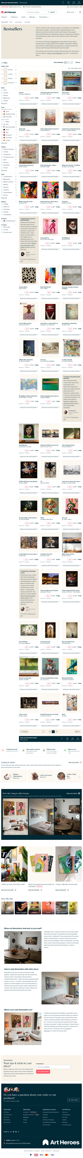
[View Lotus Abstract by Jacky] (70, 811)
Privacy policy (56, 1151)
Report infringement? (46, 1151)
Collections (14, 17)
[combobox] (36, 12)
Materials (32, 17)
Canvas (49, 53)
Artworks (3, 17)
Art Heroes (66, 1109)
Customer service (49, 1109)
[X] (18, 1132)
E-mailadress (40, 1063)
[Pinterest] (13, 1132)
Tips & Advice (43, 17)
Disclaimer (37, 1151)
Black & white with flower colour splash (28, 245)
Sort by (78, 62)
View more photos (72, 793)
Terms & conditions (28, 1151)
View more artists (74, 762)
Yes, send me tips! (43, 1071)
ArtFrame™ (47, 1031)
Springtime (54, 42)
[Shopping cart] (80, 12)
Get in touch (74, 1100)
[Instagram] (11, 1132)
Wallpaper (59, 53)
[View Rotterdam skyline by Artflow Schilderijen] (40, 817)
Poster (54, 53)
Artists (23, 17)
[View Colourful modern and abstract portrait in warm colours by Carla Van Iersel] (14, 806)
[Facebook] (16, 1132)
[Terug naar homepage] (8, 12)
